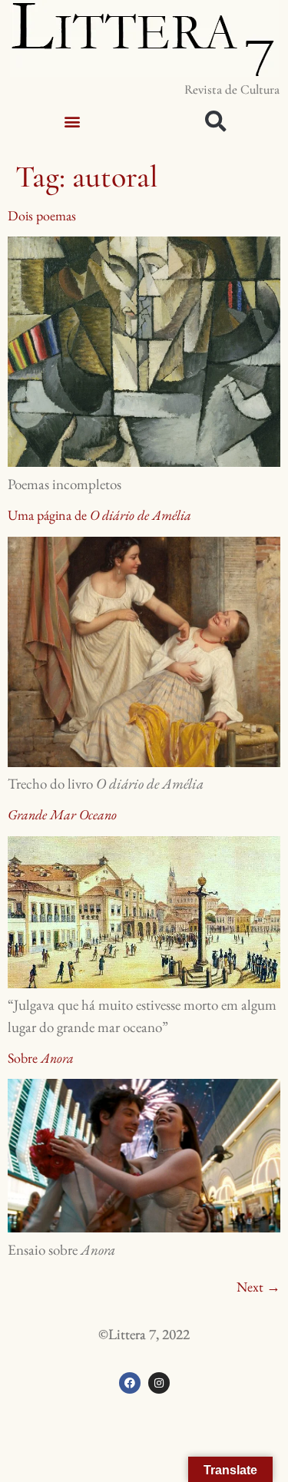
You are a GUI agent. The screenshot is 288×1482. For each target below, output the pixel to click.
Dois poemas (42, 215)
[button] (71, 121)
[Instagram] (159, 1383)
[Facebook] (130, 1383)
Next (258, 1286)
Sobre (41, 1058)
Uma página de (99, 515)
